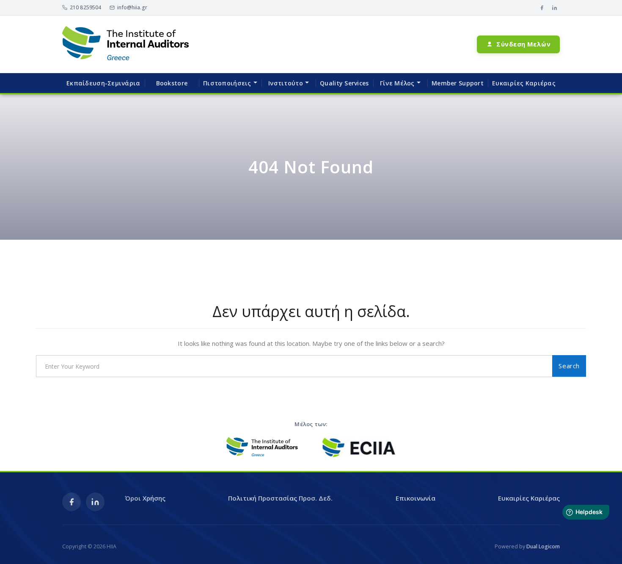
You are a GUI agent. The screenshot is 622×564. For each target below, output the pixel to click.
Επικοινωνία (415, 498)
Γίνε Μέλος (397, 83)
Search (569, 365)
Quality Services (344, 83)
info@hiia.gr (132, 7)
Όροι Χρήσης (145, 498)
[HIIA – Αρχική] (125, 44)
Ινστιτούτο (285, 83)
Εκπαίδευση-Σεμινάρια (103, 83)
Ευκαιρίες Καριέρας (524, 83)
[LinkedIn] (554, 7)
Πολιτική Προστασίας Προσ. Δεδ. (280, 498)
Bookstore (172, 83)
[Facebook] (541, 7)
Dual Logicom (543, 546)
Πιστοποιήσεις (227, 83)
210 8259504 (85, 7)
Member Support (458, 83)
